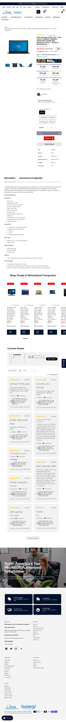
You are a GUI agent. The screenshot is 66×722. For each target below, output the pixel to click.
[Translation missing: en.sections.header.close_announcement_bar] (64, 4)
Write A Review (52, 359)
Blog (13, 7)
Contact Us (35, 639)
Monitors (6, 671)
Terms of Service (8, 695)
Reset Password (37, 662)
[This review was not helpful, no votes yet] (28, 407)
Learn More (44, 56)
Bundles (6, 673)
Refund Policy (7, 690)
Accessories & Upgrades (30, 178)
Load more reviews (33, 538)
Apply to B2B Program (38, 628)
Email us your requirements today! (46, 102)
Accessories (7, 675)
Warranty (6, 686)
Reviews (9, 7)
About (3, 7)
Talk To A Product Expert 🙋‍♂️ (45, 100)
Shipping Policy (8, 693)
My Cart (35, 664)
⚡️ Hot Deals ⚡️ (8, 677)
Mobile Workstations (9, 665)
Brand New (7, 660)
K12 (21, 7)
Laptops (6, 664)
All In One (6, 669)
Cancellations (7, 688)
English (62, 7)
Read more (39, 440)
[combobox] (29, 370)
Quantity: (41, 127)
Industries (35, 626)
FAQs (24, 7)
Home (5, 27)
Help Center (36, 634)
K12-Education (36, 637)
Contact (29, 7)
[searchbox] (13, 370)
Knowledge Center (37, 630)
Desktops (6, 662)
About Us (35, 624)
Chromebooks (7, 667)
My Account (36, 660)
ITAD (17, 7)
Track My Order (45, 7)
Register (35, 665)
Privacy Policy (7, 691)
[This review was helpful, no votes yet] (25, 407)
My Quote (37, 7)
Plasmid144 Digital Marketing (26, 712)
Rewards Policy (8, 697)
